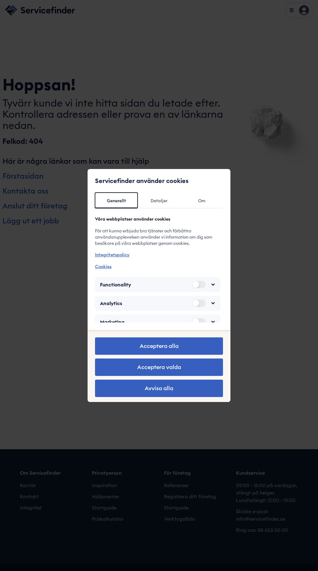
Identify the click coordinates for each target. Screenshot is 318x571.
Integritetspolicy (112, 255)
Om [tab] (201, 200)
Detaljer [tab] (159, 200)
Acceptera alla (159, 345)
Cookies (103, 266)
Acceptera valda (159, 367)
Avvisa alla (159, 388)
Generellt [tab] (116, 200)
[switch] (199, 284)
